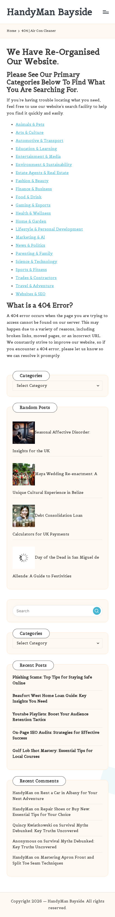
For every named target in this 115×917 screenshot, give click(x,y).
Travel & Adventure (35, 286)
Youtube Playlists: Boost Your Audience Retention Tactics (50, 717)
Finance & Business (34, 189)
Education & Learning (36, 148)
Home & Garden (31, 221)
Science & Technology (36, 261)
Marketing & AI (30, 237)
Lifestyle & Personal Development (49, 229)
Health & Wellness (33, 213)
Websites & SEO (30, 294)
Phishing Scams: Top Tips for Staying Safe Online (52, 680)
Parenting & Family (34, 253)
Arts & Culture (30, 132)
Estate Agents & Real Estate (42, 172)
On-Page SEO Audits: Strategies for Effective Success (56, 735)
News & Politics (30, 245)
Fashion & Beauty (32, 180)
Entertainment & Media (38, 156)
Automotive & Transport (39, 140)
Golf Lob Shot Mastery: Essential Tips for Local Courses (53, 753)
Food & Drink (29, 197)
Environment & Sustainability (44, 164)
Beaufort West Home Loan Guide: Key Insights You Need (50, 698)
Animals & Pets (30, 124)
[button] (97, 611)
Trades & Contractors (36, 277)
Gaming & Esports (33, 205)
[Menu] (105, 11)
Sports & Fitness (31, 269)
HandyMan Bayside (49, 12)
